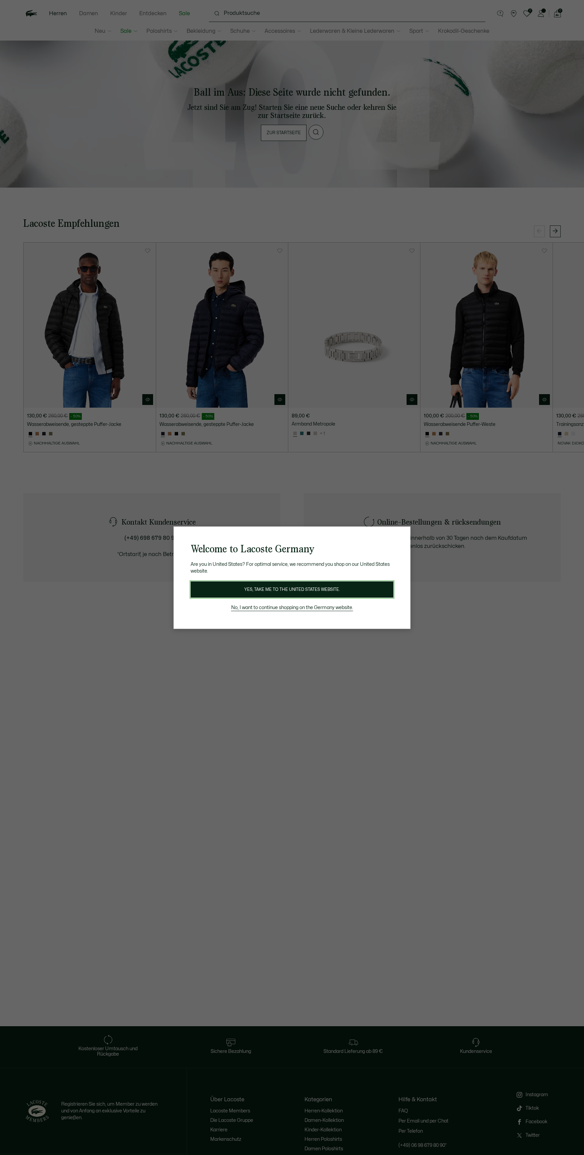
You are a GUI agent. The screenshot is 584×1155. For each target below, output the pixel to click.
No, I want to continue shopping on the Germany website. (292, 607)
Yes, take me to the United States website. (292, 589)
